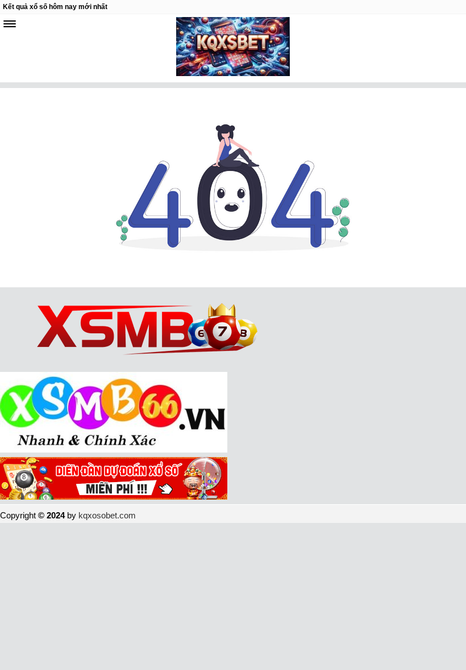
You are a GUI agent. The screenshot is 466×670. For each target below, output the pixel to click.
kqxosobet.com (107, 515)
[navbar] (9, 24)
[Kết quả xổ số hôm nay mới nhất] (233, 48)
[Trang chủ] (233, 284)
